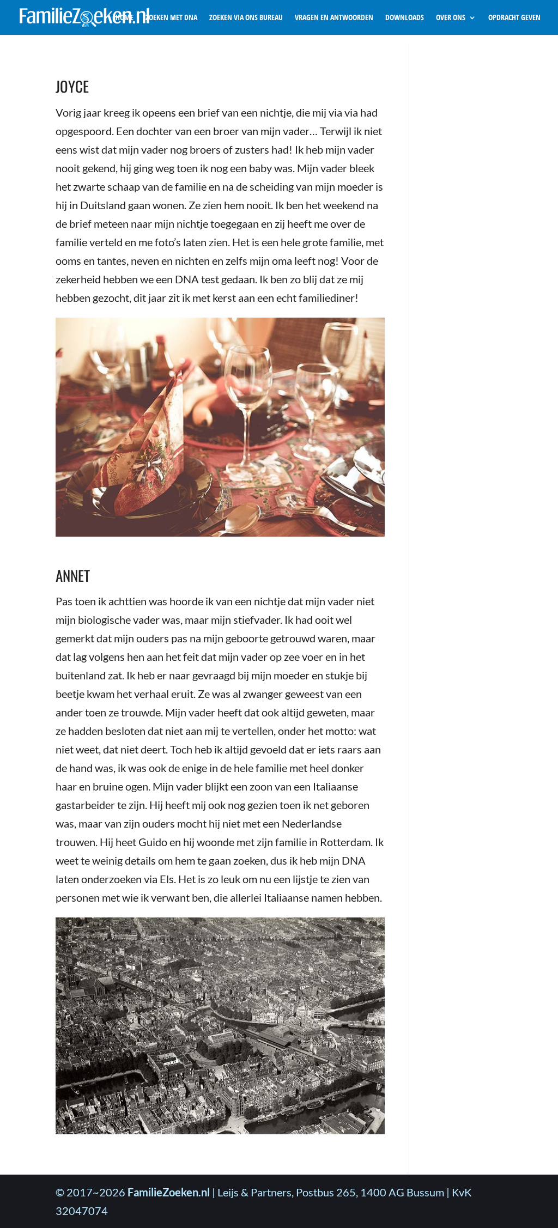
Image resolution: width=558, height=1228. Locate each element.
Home (125, 18)
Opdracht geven (514, 18)
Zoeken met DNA (171, 18)
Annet (73, 575)
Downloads (404, 18)
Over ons (450, 18)
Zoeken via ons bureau (246, 18)
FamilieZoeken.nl (169, 1192)
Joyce (72, 86)
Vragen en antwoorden (334, 18)
